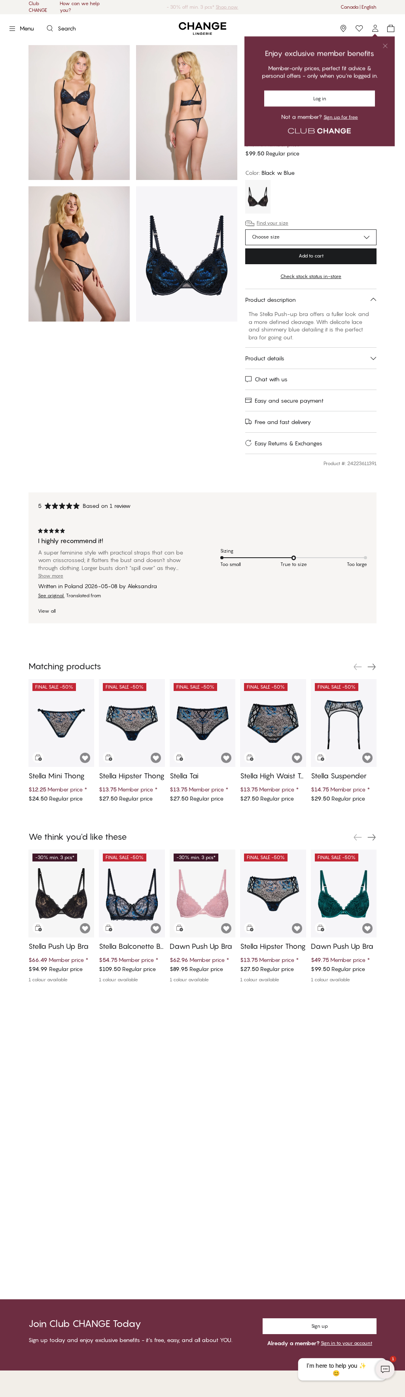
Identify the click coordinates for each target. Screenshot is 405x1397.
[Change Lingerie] (202, 28)
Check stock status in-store (310, 276)
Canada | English (359, 7)
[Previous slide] (357, 666)
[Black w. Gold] (258, 198)
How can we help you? (80, 6)
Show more (50, 576)
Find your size (272, 223)
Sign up (319, 1326)
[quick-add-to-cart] (38, 757)
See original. (51, 595)
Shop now (227, 7)
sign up (281, 59)
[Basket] (391, 28)
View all (47, 611)
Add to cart (311, 256)
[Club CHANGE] (375, 28)
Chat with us (271, 379)
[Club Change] (359, 28)
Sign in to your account (346, 1343)
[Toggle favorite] (369, 89)
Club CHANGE (37, 6)
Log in (259, 59)
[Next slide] (372, 666)
